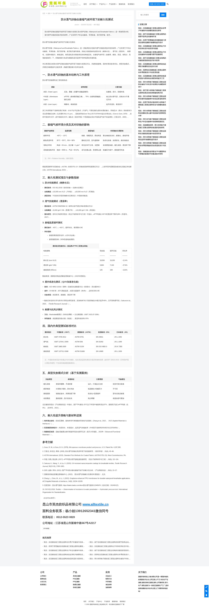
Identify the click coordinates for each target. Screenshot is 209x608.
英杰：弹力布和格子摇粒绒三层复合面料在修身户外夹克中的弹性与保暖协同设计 (152, 84)
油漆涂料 (109, 587)
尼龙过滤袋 (77, 576)
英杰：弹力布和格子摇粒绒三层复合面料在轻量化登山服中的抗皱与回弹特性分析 (152, 113)
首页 (85, 4)
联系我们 (131, 4)
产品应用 (112, 4)
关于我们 (92, 4)
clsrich (77, 25)
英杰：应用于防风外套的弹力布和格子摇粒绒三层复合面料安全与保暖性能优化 (152, 104)
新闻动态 (43, 579)
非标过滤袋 (77, 587)
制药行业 (109, 579)
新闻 (49, 13)
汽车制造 (109, 581)
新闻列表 (122, 4)
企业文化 (43, 581)
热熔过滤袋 (77, 584)
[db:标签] (46, 528)
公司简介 (43, 576)
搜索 (163, 15)
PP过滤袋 (76, 581)
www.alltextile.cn (96, 504)
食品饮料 (109, 584)
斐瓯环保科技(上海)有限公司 (99, 604)
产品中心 (102, 4)
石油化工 (109, 576)
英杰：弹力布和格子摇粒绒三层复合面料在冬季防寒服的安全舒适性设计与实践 (152, 145)
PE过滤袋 (76, 579)
